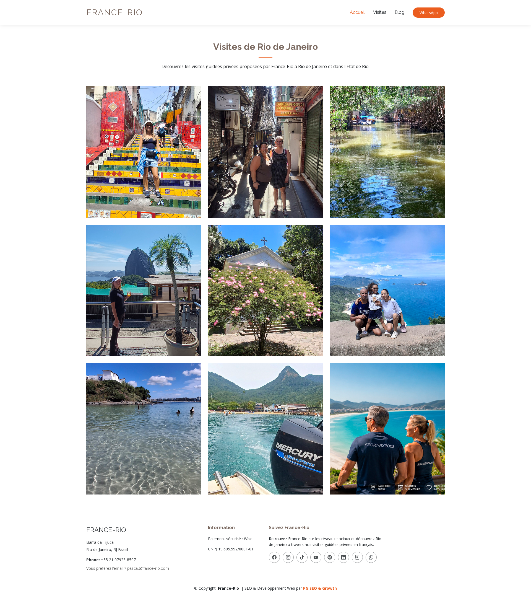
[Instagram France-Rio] (288, 557)
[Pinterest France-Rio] (329, 557)
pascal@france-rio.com (148, 568)
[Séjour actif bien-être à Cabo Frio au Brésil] (392, 429)
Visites (379, 12)
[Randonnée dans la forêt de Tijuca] (270, 291)
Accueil (357, 12)
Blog (399, 12)
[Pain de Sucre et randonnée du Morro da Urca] (148, 291)
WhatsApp (429, 12)
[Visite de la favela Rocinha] (270, 153)
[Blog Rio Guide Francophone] (357, 557)
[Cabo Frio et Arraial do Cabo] (148, 429)
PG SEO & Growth (320, 588)
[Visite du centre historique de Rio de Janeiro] (148, 153)
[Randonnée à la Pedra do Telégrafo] (392, 291)
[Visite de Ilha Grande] (270, 429)
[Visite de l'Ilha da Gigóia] (392, 153)
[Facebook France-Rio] (274, 557)
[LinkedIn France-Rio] (343, 557)
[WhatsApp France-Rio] (371, 557)
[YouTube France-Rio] (315, 557)
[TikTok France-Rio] (302, 557)
